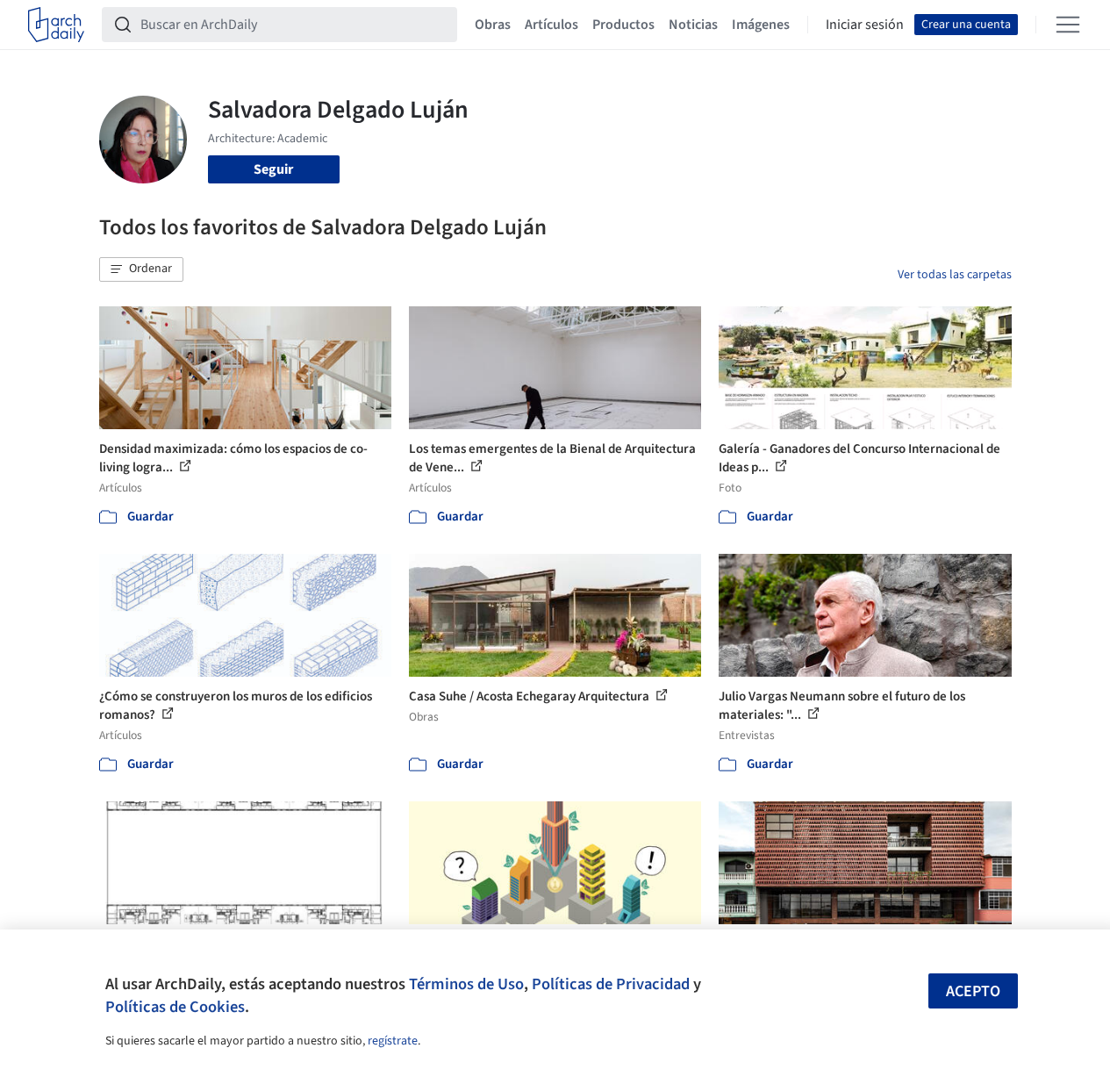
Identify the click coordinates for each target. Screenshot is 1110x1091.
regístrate (393, 1041)
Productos (623, 24)
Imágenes (761, 24)
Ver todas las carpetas (955, 275)
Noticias (693, 24)
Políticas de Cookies (175, 1006)
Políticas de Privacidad (611, 984)
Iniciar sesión (865, 24)
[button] (141, 269)
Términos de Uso (466, 984)
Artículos (551, 24)
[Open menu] (1068, 25)
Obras (493, 24)
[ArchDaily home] (56, 24)
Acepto (973, 991)
